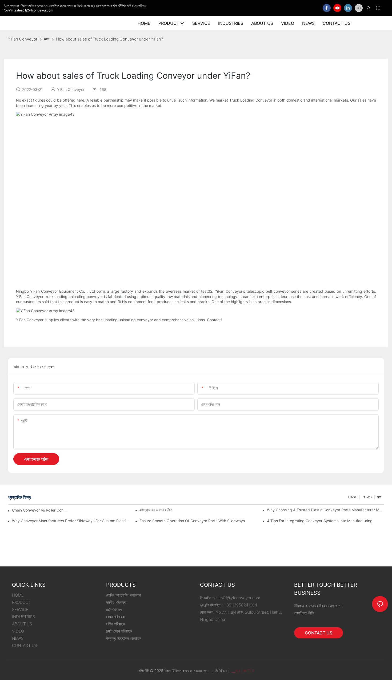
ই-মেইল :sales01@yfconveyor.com (28, 10)
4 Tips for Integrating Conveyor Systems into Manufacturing (320, 520)
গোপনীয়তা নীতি (304, 612)
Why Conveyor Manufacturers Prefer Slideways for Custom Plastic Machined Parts (70, 520)
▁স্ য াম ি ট (242, 670)
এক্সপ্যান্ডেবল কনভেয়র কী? (155, 510)
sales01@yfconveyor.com (236, 597)
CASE (352, 497)
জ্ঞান (46, 39)
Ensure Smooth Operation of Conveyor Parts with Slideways (192, 520)
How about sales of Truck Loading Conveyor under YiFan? (109, 39)
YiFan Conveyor (22, 39)
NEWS (367, 497)
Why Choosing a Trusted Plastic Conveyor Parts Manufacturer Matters (325, 510)
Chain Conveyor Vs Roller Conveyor (40, 510)
